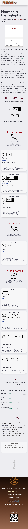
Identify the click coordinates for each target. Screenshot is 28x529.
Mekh (14, 29)
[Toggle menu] (25, 2)
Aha (14, 34)
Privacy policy (14, 506)
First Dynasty (19, 19)
